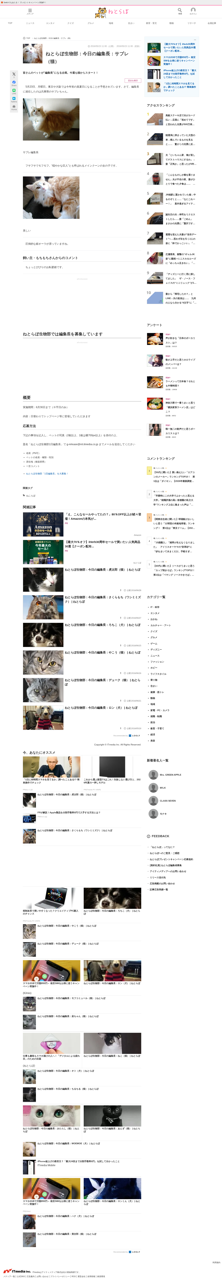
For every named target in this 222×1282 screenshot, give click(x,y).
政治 (152, 722)
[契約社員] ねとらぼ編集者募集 (164, 865)
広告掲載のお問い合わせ (161, 883)
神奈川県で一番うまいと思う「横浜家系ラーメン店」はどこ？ (180, 407)
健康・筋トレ (157, 692)
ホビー (153, 667)
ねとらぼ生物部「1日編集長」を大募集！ (47, 473)
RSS (74, 1276)
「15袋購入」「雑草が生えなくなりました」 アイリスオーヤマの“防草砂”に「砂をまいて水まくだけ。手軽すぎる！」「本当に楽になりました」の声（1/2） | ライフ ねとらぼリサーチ (174, 551)
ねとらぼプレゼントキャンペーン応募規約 (170, 859)
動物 (172, 23)
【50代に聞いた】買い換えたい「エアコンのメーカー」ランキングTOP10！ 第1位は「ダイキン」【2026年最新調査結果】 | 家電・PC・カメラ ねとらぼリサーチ (174, 481)
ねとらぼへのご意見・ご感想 (163, 853)
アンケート (154, 325)
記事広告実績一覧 (157, 889)
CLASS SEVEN (168, 800)
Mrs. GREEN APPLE (170, 774)
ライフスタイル (158, 674)
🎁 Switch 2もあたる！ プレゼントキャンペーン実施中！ (23, 2)
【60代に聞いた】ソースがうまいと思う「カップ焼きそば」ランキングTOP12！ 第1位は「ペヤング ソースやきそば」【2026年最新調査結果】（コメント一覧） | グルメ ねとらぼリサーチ (175, 575)
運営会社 (82, 1276)
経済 (152, 734)
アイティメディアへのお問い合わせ (166, 871)
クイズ (70, 23)
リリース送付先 (156, 877)
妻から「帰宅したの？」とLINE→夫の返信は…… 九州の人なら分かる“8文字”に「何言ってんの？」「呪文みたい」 (181, 303)
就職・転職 (156, 716)
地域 (111, 23)
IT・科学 (154, 607)
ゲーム (153, 643)
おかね (153, 619)
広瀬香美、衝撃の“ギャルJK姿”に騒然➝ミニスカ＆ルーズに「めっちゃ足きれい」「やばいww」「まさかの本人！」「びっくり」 (181, 263)
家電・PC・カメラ (160, 710)
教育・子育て (157, 728)
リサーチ (192, 23)
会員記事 (212, 23)
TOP (10, 23)
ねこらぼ (30, 495)
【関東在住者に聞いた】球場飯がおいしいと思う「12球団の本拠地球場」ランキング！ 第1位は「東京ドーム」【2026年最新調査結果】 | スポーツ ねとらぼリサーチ (174, 528)
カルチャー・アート (160, 625)
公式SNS (21, 1276)
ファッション (157, 661)
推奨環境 (101, 1276)
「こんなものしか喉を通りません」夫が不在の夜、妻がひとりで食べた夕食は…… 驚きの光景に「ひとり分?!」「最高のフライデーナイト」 (180, 184)
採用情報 (91, 1276)
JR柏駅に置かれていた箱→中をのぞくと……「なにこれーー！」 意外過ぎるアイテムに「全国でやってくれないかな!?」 (181, 203)
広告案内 (31, 1276)
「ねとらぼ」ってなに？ (161, 847)
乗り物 (153, 680)
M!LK (163, 787)
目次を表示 (133, 80)
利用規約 (216, 1262)
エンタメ (50, 23)
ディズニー (156, 649)
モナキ (163, 813)
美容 (152, 740)
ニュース (30, 23)
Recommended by (120, 736)
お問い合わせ (43, 1276)
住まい (131, 23)
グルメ (91, 23)
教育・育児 (151, 23)
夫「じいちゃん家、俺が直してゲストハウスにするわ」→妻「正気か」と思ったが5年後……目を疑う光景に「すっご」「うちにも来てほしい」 (180, 164)
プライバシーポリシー (60, 1276)
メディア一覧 (9, 1276)
